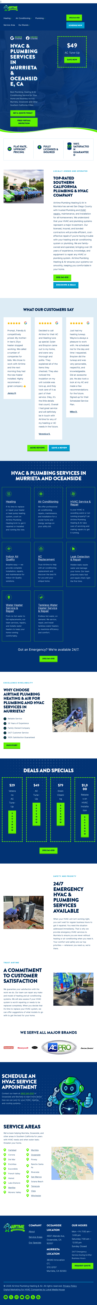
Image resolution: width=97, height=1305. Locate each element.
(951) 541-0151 (74, 18)
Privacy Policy (70, 1286)
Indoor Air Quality (12, 558)
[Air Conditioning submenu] (31, 18)
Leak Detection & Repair (80, 558)
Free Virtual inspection (24, 122)
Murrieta (35, 1150)
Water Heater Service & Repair (14, 608)
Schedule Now (75, 25)
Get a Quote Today (22, 113)
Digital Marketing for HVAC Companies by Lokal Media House (34, 1289)
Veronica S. (44, 434)
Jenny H (11, 393)
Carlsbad (12, 1150)
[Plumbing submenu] (44, 18)
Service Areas (35, 1237)
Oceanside (35, 1155)
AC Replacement (46, 558)
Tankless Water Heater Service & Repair (48, 608)
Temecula (35, 1186)
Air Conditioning (48, 501)
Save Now (72, 59)
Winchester (36, 1195)
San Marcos (36, 1177)
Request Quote (82, 1265)
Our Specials (35, 1242)
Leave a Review (59, 447)
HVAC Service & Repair (80, 503)
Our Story (11, 745)
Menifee (11, 1187)
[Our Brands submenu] (29, 25)
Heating (11, 501)
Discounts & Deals (66, 284)
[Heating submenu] (11, 18)
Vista (33, 1191)
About (32, 1231)
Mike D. (73, 411)
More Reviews (37, 447)
